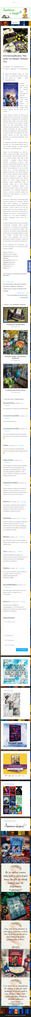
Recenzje (13, 69)
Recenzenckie (23, 273)
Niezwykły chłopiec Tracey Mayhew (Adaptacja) (15, 357)
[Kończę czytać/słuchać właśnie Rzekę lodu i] (15, 934)
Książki (7, 69)
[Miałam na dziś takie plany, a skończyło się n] (15, 991)
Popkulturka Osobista (10, 483)
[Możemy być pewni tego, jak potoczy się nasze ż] (15, 963)
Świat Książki (6, 275)
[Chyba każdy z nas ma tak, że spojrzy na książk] (15, 906)
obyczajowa (17, 273)
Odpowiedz (7, 405)
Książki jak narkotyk (8, 577)
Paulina (5, 445)
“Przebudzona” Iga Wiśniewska (15, 324)
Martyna (6, 537)
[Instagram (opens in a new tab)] (16, 2)
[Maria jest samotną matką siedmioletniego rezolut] (15, 849)
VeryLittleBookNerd (10, 585)
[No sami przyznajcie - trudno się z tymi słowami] (15, 877)
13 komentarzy (23, 69)
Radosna (6, 568)
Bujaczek (7, 66)
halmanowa (7, 518)
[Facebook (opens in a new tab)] (14, 2)
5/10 (7, 273)
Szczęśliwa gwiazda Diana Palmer (15, 390)
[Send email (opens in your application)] (17, 2)
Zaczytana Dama (8, 403)
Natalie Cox (11, 273)
